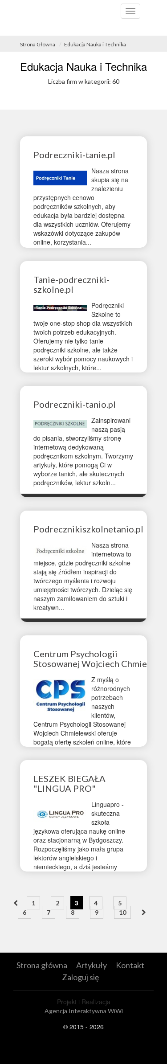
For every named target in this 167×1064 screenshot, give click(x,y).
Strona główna (41, 965)
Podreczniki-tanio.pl (74, 404)
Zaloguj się (80, 977)
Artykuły (91, 965)
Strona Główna (37, 44)
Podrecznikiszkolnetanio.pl (88, 529)
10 (122, 912)
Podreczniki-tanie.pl (74, 154)
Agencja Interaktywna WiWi (84, 1011)
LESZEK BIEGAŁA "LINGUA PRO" (69, 783)
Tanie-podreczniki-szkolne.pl (71, 284)
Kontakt (130, 965)
